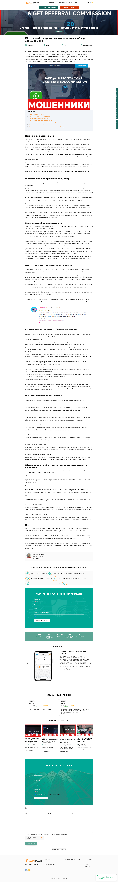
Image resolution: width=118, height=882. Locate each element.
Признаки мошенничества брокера (38, 124)
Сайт (72, 813)
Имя (26, 813)
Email (50, 813)
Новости (71, 2)
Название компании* (40, 771)
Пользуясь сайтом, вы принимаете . (105, 877)
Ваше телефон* (38, 600)
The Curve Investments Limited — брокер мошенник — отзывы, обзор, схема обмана (33, 740)
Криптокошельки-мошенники (72, 859)
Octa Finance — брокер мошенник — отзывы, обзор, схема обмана (50, 740)
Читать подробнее (29, 752)
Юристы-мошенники (50, 864)
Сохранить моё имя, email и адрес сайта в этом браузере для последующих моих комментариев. (47, 834)
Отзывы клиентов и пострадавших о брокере (40, 120)
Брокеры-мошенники (50, 862)
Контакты (87, 866)
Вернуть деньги (69, 7)
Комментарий (29, 818)
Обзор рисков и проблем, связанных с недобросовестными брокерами (47, 126)
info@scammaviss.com (30, 867)
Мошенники (52, 2)
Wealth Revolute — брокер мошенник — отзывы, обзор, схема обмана (67, 740)
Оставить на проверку (49, 7)
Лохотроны (68, 862)
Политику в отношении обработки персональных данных (105, 878)
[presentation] (27, 662)
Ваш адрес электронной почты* (42, 612)
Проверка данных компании (36, 114)
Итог (30, 129)
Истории (77, 2)
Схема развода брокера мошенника (38, 118)
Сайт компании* (38, 775)
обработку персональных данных (52, 617)
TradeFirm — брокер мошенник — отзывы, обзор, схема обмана (84, 739)
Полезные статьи (62, 2)
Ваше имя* (37, 780)
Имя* (35, 608)
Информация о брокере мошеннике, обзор (40, 116)
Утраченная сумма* (39, 604)
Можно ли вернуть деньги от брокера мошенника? (42, 122)
